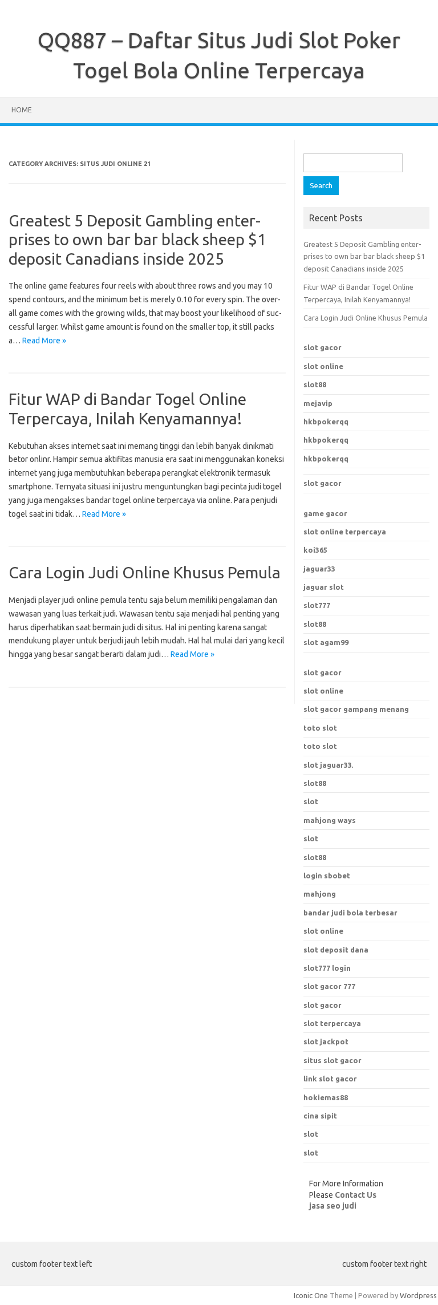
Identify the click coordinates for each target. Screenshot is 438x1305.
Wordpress (418, 1295)
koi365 (315, 550)
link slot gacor (330, 1079)
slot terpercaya (332, 1023)
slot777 (316, 605)
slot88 (314, 384)
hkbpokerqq (325, 421)
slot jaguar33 (327, 765)
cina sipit (320, 1116)
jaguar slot (323, 587)
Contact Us (355, 1194)
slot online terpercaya (344, 532)
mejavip (317, 403)
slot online (323, 366)
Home (21, 110)
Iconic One (311, 1295)
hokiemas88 (325, 1097)
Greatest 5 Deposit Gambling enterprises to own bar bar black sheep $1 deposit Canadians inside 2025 (137, 240)
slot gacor (322, 347)
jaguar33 (319, 569)
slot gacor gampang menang (356, 709)
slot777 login (327, 968)
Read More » (44, 340)
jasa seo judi (332, 1205)
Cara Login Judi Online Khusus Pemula (145, 572)
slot (310, 801)
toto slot (320, 728)
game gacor (325, 513)
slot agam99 (325, 642)
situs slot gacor (332, 1060)
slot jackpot (325, 1041)
